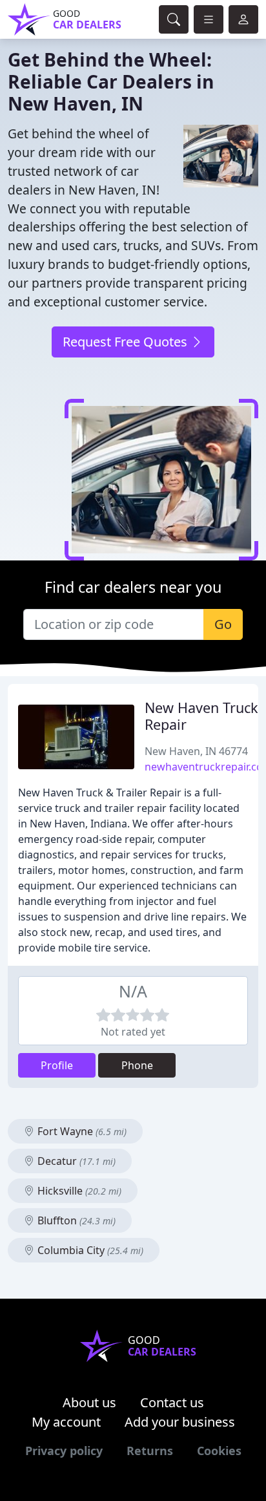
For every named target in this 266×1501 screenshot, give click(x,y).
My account (66, 1422)
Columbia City (89, 1250)
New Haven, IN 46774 (196, 751)
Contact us (172, 1402)
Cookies (219, 1450)
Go (223, 624)
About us (89, 1402)
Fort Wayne (81, 1131)
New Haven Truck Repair (201, 716)
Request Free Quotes (126, 341)
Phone (137, 1065)
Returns (150, 1450)
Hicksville (78, 1191)
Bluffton (75, 1220)
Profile (57, 1065)
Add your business (180, 1422)
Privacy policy (64, 1450)
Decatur (75, 1161)
